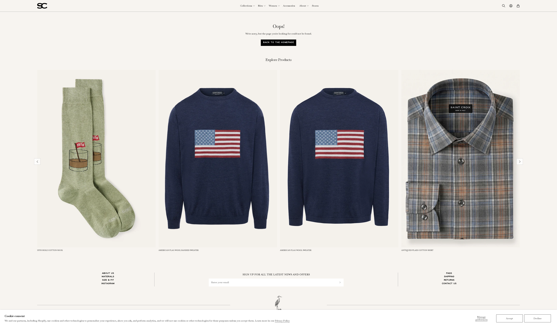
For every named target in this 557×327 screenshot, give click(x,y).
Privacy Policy (282, 320)
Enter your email (220, 282)
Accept (509, 318)
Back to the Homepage (278, 43)
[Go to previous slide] (37, 161)
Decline (538, 318)
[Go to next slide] (520, 161)
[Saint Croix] (42, 6)
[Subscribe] (340, 282)
